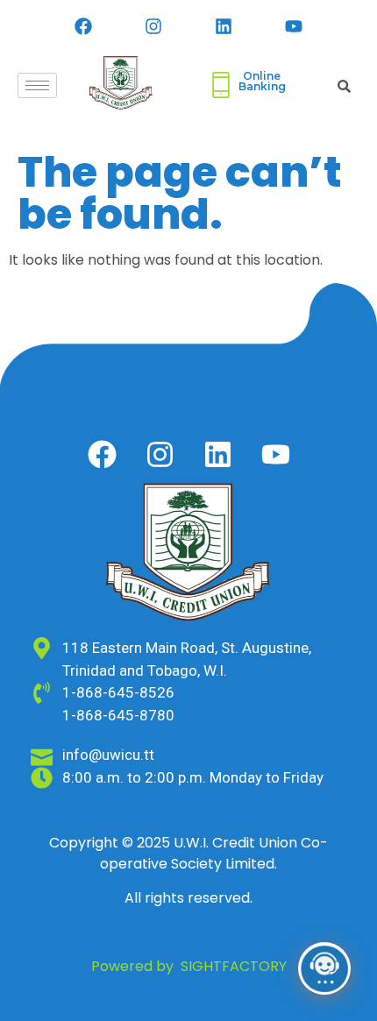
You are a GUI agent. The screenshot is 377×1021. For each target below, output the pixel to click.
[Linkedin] (223, 26)
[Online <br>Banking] (221, 85)
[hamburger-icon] (37, 85)
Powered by (189, 966)
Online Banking (262, 81)
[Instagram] (153, 26)
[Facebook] (83, 26)
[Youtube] (293, 26)
